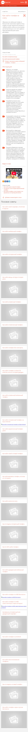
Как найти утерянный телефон (11, 302)
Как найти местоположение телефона (10, 660)
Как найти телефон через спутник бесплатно (12, 708)
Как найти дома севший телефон (12, 187)
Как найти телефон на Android (11, 637)
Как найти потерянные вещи (9, 56)
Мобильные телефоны (13, 5)
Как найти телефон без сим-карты (12, 348)
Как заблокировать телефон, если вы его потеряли (13, 477)
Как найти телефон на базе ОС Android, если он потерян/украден (12, 371)
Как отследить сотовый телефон (12, 684)
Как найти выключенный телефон (11, 59)
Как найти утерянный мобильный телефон (12, 396)
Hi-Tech (6, 5)
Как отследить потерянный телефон (13, 524)
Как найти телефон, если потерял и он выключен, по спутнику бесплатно (13, 192)
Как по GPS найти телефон (10, 547)
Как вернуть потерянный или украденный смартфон (11, 613)
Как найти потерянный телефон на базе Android (13, 421)
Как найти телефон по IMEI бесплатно (13, 594)
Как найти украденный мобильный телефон (13, 570)
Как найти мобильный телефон (11, 231)
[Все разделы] (26, 2)
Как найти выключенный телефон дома (12, 430)
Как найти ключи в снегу (9, 501)
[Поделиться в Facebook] (7, 181)
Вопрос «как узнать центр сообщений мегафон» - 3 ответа (14, 62)
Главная (2, 5)
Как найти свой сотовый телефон (12, 453)
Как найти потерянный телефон (12, 254)
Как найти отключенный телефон (12, 325)
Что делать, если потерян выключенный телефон (14, 189)
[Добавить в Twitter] (9, 181)
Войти (22, 2)
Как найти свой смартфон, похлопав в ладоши (13, 207)
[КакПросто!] (5, 2)
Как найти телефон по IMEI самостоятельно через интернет (12, 602)
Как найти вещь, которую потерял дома (12, 278)
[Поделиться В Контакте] (5, 181)
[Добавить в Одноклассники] (3, 181)
